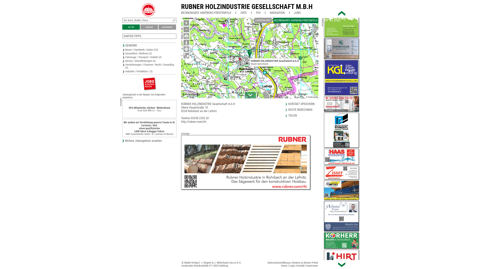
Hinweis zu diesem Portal (305, 262)
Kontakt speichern (301, 104)
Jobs (297, 13)
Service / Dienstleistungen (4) (140, 60)
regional (149, 27)
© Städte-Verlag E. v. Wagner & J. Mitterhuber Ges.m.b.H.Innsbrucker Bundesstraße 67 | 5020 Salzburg (211, 264)
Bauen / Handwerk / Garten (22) (141, 49)
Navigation (277, 13)
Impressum (312, 265)
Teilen (292, 115)
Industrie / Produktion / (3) (139, 71)
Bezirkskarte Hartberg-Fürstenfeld (206, 13)
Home (284, 265)
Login (292, 265)
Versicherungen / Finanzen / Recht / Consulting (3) (149, 66)
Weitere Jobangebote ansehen (143, 141)
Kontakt (301, 265)
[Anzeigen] (149, 83)
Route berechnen (260, 63)
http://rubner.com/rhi (193, 121)
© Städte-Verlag (312, 97)
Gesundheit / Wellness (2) (138, 53)
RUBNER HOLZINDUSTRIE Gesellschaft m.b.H (247, 7)
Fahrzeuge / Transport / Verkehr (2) (143, 57)
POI (258, 13)
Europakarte (263, 20)
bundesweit (167, 27)
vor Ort (131, 27)
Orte (243, 13)
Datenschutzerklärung (279, 262)
